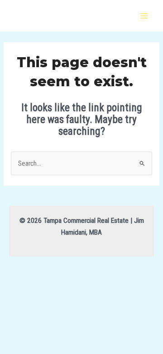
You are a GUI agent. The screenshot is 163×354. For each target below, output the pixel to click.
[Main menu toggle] (144, 15)
